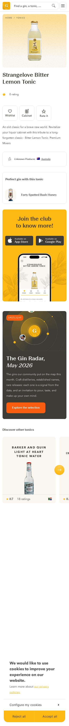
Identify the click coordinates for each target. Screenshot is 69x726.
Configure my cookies (26, 705)
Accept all (50, 716)
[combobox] (34, 6)
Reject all (19, 716)
